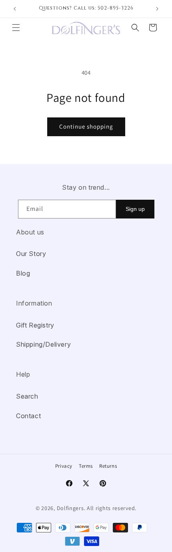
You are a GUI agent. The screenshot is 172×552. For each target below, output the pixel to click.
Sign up (135, 209)
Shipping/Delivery (43, 344)
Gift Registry (35, 325)
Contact (28, 416)
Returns (108, 466)
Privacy (63, 466)
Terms (86, 466)
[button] (16, 27)
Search (27, 396)
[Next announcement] (157, 9)
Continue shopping (86, 126)
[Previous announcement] (15, 9)
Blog (23, 273)
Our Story (31, 254)
